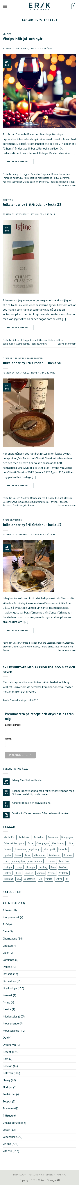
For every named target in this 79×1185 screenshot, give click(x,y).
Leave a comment (67, 185)
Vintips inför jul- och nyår (22, 38)
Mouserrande (11, 1023)
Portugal (57, 177)
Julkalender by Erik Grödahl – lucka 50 (32, 363)
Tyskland (8, 878)
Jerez (27, 855)
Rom (5, 1059)
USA (19, 878)
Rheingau (30, 867)
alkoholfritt (9, 837)
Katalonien (54, 855)
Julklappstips (30, 177)
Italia (30, 501)
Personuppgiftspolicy (42, 1174)
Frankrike (7, 177)
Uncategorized (34, 358)
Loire (6, 861)
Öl (4, 1037)
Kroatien (68, 855)
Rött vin (8, 200)
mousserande (45, 177)
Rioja (53, 867)
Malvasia (44, 501)
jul (21, 177)
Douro (54, 174)
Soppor (7, 1101)
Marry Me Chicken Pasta (27, 780)
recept (19, 867)
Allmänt (8, 910)
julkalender (39, 855)
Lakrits (7, 1009)
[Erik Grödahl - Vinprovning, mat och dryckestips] (39, 6)
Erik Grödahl (46, 48)
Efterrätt (69, 642)
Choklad (8, 945)
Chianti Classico (39, 340)
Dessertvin (20, 849)
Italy (36, 501)
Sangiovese (9, 343)
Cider (6, 952)
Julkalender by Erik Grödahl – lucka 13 (32, 524)
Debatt (7, 967)
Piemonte (51, 861)
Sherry (18, 873)
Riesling (43, 867)
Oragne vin (9, 1044)
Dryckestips (10, 988)
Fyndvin (8, 855)
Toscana (62, 501)
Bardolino (53, 837)
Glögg (6, 1002)
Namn (8, 739)
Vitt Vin (7, 1151)
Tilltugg (8, 1115)
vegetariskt (29, 878)
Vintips (7, 34)
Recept (7, 1052)
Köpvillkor (19, 1174)
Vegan (6, 1129)
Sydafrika (43, 181)
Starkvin (18, 358)
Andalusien (24, 837)
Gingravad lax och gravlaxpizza (31, 802)
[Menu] (5, 6)
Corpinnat (46, 174)
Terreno (53, 501)
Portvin (65, 177)
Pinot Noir (64, 861)
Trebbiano (17, 505)
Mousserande (11, 1030)
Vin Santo (29, 505)
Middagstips (10, 1016)
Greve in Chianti (19, 501)
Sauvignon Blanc (20, 181)
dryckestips (64, 174)
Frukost (7, 995)
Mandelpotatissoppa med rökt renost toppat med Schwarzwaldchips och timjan (43, 792)
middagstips (18, 861)
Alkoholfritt (10, 903)
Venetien (63, 181)
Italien (16, 177)
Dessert (7, 358)
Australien (39, 837)
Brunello (35, 174)
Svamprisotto (22, 343)
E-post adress (13, 725)
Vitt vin (59, 878)
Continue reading (18, 161)
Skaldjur (7, 1087)
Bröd (6, 924)
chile (70, 843)
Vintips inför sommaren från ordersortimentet (40, 813)
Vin (40, 878)
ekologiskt (49, 849)
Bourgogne (67, 837)
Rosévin (7, 181)
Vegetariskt (10, 1137)
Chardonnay (58, 843)
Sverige (52, 873)
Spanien (34, 181)
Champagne (42, 843)
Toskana (53, 181)
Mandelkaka (33, 646)
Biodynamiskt (11, 917)
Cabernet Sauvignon (14, 843)
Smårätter (9, 1094)
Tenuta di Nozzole (49, 646)
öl (67, 878)
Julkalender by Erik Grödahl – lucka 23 (32, 204)
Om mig (61, 1174)
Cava (30, 843)
